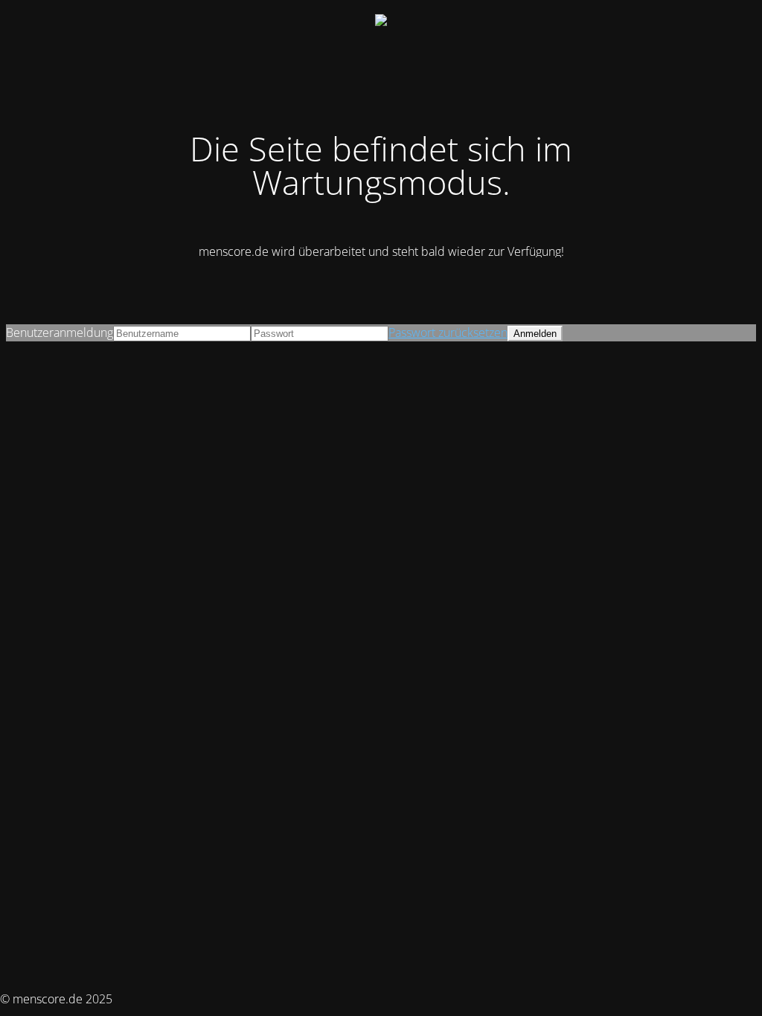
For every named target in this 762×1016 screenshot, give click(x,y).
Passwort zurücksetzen (448, 332)
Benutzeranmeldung (59, 332)
